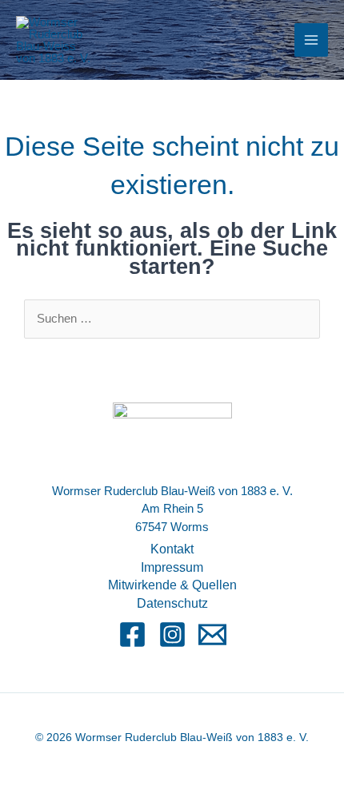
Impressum (172, 567)
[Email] (212, 634)
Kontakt (172, 549)
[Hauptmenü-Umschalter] (311, 40)
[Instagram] (172, 634)
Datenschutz (172, 603)
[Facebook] (132, 634)
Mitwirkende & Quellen (172, 585)
